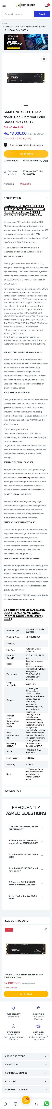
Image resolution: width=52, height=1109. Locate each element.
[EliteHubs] (25, 6)
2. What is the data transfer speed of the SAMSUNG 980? (23, 841)
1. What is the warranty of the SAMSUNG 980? (23, 828)
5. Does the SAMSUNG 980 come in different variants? (22, 883)
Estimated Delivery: (12, 172)
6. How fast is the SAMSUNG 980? (23, 897)
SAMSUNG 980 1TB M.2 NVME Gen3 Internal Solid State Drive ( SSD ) (24, 117)
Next (46, 962)
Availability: (9, 184)
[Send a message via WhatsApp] (47, 1104)
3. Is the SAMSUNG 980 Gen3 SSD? (23, 855)
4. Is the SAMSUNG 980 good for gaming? (23, 869)
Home (4, 23)
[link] (45, 929)
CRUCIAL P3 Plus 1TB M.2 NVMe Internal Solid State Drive (23, 976)
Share (45, 160)
